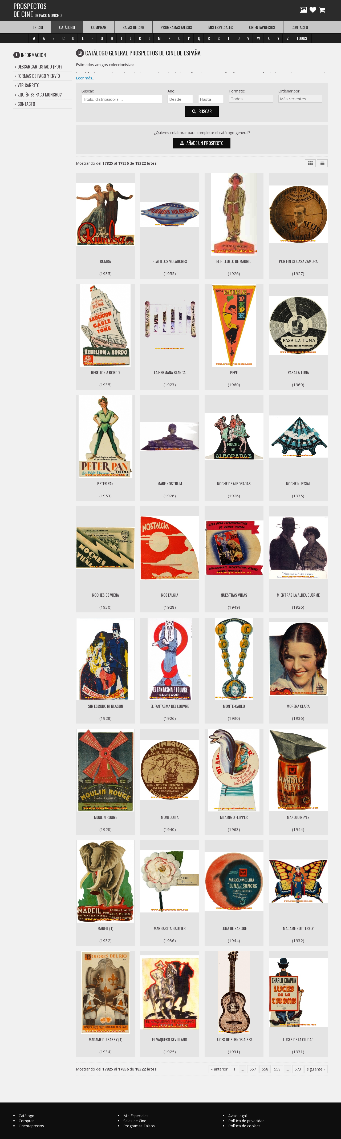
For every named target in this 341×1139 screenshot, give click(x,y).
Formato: (237, 91)
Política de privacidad (246, 1120)
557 (253, 1069)
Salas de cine (133, 27)
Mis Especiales (135, 1115)
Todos (302, 38)
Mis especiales (220, 27)
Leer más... (85, 77)
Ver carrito (28, 85)
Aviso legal (237, 1115)
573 (298, 1069)
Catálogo (26, 1115)
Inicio (38, 27)
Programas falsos (176, 27)
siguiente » (316, 1069)
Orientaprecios (262, 27)
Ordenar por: (289, 91)
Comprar (98, 27)
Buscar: (87, 91)
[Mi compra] (323, 10)
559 (277, 1069)
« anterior (219, 1069)
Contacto (299, 27)
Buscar (204, 111)
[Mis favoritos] (313, 10)
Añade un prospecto (204, 143)
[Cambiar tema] (303, 10)
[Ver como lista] (322, 163)
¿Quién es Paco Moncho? (40, 94)
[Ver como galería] (310, 163)
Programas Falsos (139, 1125)
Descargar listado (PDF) (40, 66)
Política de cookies (244, 1125)
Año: (171, 91)
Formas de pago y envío (39, 76)
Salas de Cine (134, 1120)
